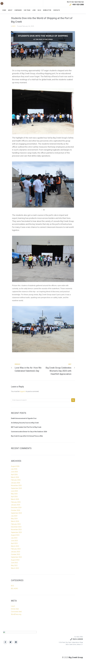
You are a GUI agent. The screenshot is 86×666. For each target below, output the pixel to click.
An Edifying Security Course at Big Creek (25, 423)
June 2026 (14, 472)
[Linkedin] (16, 642)
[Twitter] (10, 642)
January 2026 (15, 483)
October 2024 (15, 510)
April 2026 (14, 474)
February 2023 (16, 549)
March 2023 (15, 546)
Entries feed (15, 609)
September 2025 (16, 488)
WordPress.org (16, 614)
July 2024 (14, 516)
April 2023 (14, 543)
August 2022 (15, 560)
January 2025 (15, 505)
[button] (14, 185)
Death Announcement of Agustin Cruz (23, 418)
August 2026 (15, 466)
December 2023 (16, 527)
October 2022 (15, 554)
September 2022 (16, 557)
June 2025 (14, 491)
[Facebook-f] (5, 642)
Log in (13, 606)
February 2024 (16, 524)
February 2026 (16, 480)
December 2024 (16, 507)
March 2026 (15, 477)
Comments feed (16, 611)
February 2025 (16, 502)
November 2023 (16, 529)
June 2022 (14, 562)
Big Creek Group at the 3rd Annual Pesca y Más (27, 436)
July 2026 (14, 469)
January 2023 (15, 552)
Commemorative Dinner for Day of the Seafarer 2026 (29, 431)
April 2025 (14, 496)
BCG (13, 26)
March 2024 (15, 521)
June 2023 (14, 540)
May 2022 (14, 565)
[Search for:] (40, 400)
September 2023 (16, 532)
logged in (23, 391)
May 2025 (14, 494)
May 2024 (14, 518)
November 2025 (16, 485)
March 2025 (15, 499)
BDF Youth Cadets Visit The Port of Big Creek (26, 427)
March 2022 (15, 568)
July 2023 (14, 538)
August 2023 (15, 535)
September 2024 (16, 513)
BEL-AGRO (14, 588)
